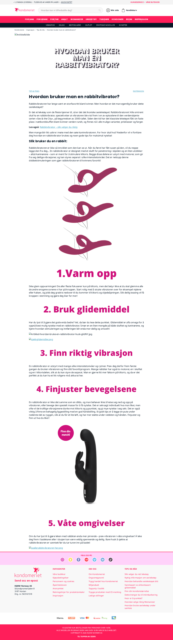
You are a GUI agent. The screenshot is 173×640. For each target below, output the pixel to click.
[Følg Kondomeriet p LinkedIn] (102, 561)
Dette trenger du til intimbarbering (141, 594)
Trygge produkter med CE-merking (105, 592)
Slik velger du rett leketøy (137, 574)
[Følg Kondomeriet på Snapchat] (70, 561)
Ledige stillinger (96, 595)
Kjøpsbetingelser (61, 577)
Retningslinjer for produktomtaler (69, 592)
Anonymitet (66, 2)
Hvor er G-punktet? (133, 598)
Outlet (88, 25)
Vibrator (50, 25)
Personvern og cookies (63, 581)
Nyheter (123, 25)
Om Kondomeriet (97, 574)
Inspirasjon (138, 91)
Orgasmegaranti (96, 577)
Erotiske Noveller (105, 25)
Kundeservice (137, 2)
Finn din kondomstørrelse (137, 591)
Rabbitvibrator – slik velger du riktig (58, 127)
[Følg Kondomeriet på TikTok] (110, 561)
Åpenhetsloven (60, 585)
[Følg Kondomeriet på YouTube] (86, 561)
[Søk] (99, 10)
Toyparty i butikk (96, 588)
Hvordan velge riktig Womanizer (140, 602)
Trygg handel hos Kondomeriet (103, 581)
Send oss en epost (26, 580)
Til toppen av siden (86, 636)
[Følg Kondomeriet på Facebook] (78, 561)
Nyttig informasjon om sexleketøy (140, 577)
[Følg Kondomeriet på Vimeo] (94, 561)
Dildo (62, 25)
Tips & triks (34, 91)
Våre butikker (152, 2)
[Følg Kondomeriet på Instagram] (62, 561)
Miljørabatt (94, 585)
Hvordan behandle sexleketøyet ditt (141, 581)
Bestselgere (75, 25)
